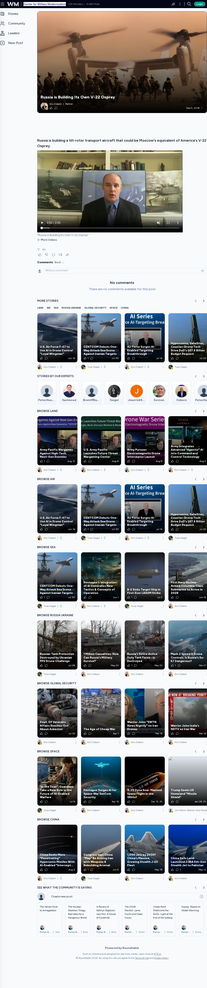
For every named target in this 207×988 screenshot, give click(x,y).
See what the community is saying (64, 887)
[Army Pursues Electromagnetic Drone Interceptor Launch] (145, 440)
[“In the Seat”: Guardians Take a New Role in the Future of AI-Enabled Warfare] (57, 781)
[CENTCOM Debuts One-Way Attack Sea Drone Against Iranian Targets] (101, 337)
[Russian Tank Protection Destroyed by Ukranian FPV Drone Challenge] (57, 644)
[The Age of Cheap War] (101, 713)
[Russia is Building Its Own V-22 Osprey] (122, 62)
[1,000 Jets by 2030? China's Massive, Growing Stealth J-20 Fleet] (145, 849)
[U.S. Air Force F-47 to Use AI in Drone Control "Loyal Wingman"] (57, 337)
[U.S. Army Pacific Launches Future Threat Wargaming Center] (101, 440)
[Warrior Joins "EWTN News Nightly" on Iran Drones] (145, 713)
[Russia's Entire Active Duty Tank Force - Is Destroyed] (145, 644)
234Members (75, 4)
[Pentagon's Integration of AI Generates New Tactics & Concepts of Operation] (101, 576)
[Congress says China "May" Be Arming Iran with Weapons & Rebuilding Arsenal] (101, 849)
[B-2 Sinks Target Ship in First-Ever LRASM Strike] (145, 576)
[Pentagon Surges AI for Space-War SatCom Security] (101, 781)
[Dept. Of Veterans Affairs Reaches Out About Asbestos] (57, 713)
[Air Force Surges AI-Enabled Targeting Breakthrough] (145, 337)
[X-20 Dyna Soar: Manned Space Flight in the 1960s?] (145, 781)
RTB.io (157, 954)
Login (199, 4)
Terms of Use (142, 958)
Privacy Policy (161, 958)
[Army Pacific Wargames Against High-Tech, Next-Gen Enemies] (57, 440)
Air (43, 249)
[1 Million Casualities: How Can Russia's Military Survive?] (101, 644)
